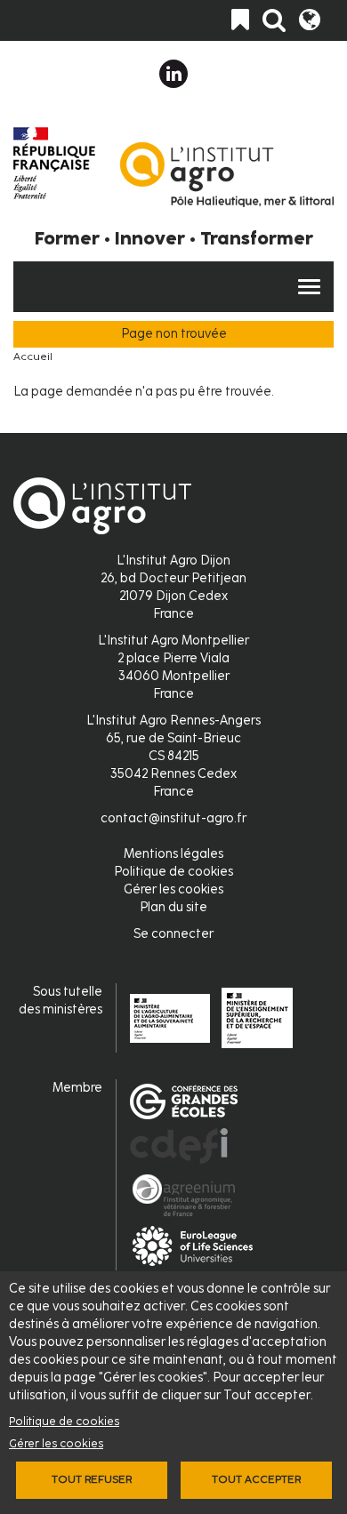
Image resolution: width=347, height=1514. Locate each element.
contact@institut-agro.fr (173, 818)
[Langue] (309, 20)
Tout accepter (256, 1479)
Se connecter (173, 933)
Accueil (32, 356)
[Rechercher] (274, 20)
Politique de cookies (64, 1421)
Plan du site (173, 907)
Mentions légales (173, 853)
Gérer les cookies (56, 1443)
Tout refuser (92, 1479)
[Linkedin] (173, 74)
